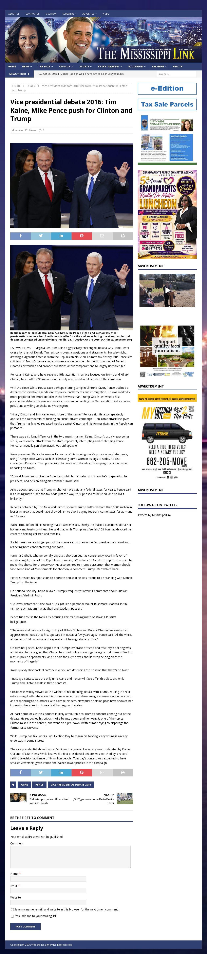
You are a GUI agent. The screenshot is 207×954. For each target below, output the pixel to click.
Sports (84, 66)
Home (12, 66)
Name (14, 874)
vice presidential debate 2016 (71, 784)
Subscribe (68, 13)
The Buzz (44, 66)
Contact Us (32, 13)
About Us (13, 13)
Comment (16, 843)
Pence (39, 784)
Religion (158, 66)
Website (15, 897)
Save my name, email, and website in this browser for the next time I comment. (66, 909)
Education (135, 66)
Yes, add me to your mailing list (35, 916)
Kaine (24, 784)
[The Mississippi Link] (103, 60)
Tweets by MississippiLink (154, 515)
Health (178, 66)
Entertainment (108, 66)
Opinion (65, 66)
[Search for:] (176, 74)
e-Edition (50, 13)
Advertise (88, 13)
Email (14, 886)
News (25, 66)
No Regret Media (62, 945)
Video (105, 13)
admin (19, 130)
